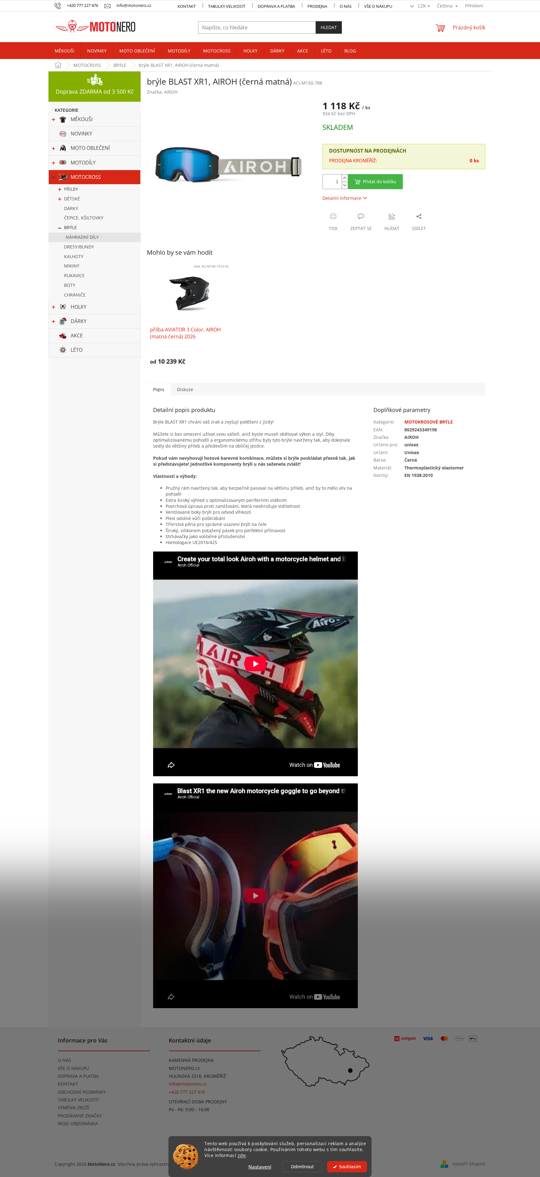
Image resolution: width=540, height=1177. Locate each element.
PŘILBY (71, 189)
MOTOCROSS (86, 177)
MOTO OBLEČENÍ (90, 148)
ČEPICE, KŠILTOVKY (83, 218)
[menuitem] (64, 50)
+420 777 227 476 (187, 1092)
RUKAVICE (74, 275)
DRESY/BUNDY (79, 247)
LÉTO (76, 349)
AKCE (77, 335)
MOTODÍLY (83, 162)
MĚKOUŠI (81, 119)
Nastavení (259, 1167)
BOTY (69, 285)
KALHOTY (73, 256)
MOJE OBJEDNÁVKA (78, 1123)
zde (242, 1155)
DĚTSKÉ (72, 199)
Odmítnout (302, 1167)
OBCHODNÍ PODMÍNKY (82, 1092)
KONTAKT (187, 6)
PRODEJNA (317, 6)
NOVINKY (81, 133)
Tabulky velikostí (226, 6)
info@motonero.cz (188, 1084)
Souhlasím (350, 1167)
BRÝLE (70, 227)
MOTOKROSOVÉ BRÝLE (428, 422)
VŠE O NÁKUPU (378, 6)
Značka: (162, 92)
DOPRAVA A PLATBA (78, 1076)
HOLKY (79, 306)
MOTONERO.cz (184, 1068)
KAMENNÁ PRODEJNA (191, 1060)
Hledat (329, 27)
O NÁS (346, 6)
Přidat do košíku (379, 181)
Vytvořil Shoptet (468, 1164)
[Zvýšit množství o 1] (345, 178)
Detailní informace (341, 198)
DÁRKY (71, 208)
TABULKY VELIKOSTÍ (78, 1100)
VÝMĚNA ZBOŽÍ (73, 1108)
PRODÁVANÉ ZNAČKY (80, 1116)
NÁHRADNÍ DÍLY (82, 237)
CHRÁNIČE (75, 295)
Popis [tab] (158, 389)
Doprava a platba (276, 6)
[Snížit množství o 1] (345, 185)
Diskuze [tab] (185, 389)
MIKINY (71, 266)
